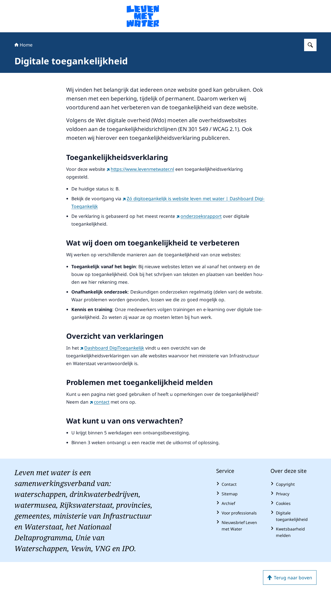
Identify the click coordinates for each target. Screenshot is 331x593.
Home (26, 45)
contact (101, 402)
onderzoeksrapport (201, 216)
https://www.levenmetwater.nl (142, 169)
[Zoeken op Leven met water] (310, 45)
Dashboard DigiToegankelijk (114, 348)
